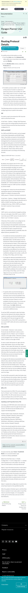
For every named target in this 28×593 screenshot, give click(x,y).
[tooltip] (24, 37)
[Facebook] (3, 541)
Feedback (5, 567)
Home (2, 21)
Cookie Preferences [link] (8, 576)
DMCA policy (6, 558)
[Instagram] (9, 541)
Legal (3, 554)
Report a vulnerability (8, 571)
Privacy (4, 550)
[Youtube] (16, 541)
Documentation (6, 14)
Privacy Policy (4, 584)
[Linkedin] (12, 541)
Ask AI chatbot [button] (17, 1)
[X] (6, 541)
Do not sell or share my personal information (12, 562)
